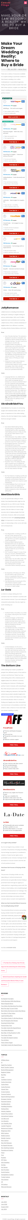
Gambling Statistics (6, 1106)
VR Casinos (4, 1184)
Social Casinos (5, 1172)
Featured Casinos (6, 1101)
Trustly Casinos (5, 1177)
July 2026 (4, 1202)
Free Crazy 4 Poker (6, 1035)
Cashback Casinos (6, 1079)
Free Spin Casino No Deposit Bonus (11, 1028)
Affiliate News (5, 1060)
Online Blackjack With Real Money (10, 1001)
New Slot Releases (6, 1143)
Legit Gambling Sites (7, 1016)
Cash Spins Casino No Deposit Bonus (11, 1045)
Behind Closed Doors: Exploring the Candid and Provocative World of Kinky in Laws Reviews (14, 980)
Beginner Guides (5, 1072)
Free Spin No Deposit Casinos (9, 1037)
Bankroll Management (7, 1070)
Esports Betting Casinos (8, 1096)
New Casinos (4, 1140)
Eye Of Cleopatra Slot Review (9, 1020)
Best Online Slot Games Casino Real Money (13, 1011)
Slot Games (4, 1167)
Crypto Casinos (5, 1092)
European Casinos (6, 1099)
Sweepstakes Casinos (7, 1174)
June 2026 (4, 1204)
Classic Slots (4, 1089)
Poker (3, 1152)
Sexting (3, 1165)
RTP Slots (4, 1160)
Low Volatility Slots (6, 1123)
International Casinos (7, 1116)
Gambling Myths (5, 1104)
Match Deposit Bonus (7, 1003)
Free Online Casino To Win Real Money (12, 1018)
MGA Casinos (5, 1133)
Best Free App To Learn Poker (9, 1008)
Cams (2, 1077)
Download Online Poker (7, 1023)
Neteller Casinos (5, 1138)
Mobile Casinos (5, 1135)
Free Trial (14, 745)
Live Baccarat (5, 1118)
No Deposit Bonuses (6, 1145)
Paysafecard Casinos (7, 1150)
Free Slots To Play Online (8, 1013)
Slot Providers (5, 1170)
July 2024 (4, 1209)
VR (2, 1182)
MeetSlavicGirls (9, 789)
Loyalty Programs (6, 1126)
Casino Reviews (5, 1087)
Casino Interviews (6, 1082)
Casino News (4, 1084)
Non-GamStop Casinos (7, 1148)
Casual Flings (5, 4)
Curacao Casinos (6, 1094)
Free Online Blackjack (7, 1030)
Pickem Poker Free (6, 1025)
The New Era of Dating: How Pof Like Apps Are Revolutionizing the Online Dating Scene (13, 966)
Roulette (3, 1157)
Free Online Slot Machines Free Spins (11, 1006)
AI (1, 1062)
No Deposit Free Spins (7, 998)
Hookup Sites (11, 947)
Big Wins (3, 1075)
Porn (2, 1155)
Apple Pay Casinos (6, 1065)
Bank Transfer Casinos (7, 1067)
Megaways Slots (5, 1131)
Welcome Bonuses (6, 1187)
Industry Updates (6, 1111)
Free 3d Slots (5, 1040)
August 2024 (4, 1207)
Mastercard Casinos (6, 1128)
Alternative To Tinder (19, 456)
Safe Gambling (5, 1162)
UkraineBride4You (9, 760)
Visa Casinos (4, 1179)
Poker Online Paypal (7, 1042)
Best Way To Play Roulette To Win (10, 1033)
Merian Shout (22, 69)
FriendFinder (8, 728)
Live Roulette (5, 1121)
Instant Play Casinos (7, 1113)
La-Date (6, 822)
